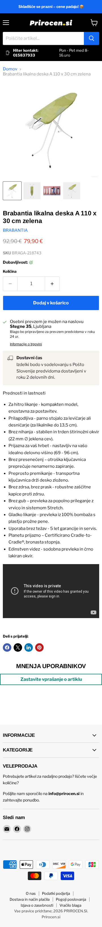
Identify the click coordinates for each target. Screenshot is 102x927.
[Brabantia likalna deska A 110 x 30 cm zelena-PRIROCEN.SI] (12, 191)
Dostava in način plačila (30, 899)
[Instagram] (27, 829)
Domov (10, 69)
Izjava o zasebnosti (37, 905)
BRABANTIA (15, 230)
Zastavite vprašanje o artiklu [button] (51, 679)
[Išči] (91, 38)
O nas (31, 893)
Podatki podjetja (56, 893)
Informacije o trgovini (26, 344)
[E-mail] (7, 829)
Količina (9, 271)
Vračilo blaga (70, 905)
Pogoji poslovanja (71, 899)
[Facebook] (17, 829)
